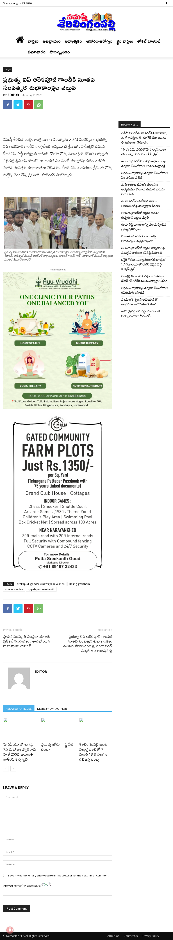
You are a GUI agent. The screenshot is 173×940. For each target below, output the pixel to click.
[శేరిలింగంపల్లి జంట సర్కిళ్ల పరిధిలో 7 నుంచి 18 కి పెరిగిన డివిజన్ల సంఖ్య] (95, 729)
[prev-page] (6, 768)
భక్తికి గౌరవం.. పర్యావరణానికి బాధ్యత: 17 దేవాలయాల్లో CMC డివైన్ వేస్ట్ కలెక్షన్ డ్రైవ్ (143, 264)
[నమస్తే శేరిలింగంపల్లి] (86, 21)
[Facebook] (166, 3)
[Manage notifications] (10, 930)
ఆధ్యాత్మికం (73, 41)
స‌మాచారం (37, 52)
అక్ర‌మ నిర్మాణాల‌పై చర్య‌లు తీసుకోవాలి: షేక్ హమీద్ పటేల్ (144, 175)
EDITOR (13, 95)
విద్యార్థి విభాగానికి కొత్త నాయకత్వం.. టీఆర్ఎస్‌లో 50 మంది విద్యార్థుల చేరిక (144, 278)
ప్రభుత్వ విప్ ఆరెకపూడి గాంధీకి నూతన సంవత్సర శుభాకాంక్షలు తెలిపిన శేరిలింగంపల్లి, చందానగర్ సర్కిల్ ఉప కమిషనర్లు (87, 643)
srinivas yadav (14, 589)
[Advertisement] (57, 124)
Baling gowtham (79, 583)
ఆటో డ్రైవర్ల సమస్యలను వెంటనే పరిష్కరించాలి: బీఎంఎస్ (140, 313)
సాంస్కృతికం (60, 52)
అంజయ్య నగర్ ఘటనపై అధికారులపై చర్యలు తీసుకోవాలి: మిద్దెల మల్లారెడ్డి (143, 163)
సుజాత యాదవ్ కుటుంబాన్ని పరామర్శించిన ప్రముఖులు (138, 238)
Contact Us (131, 936)
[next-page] (13, 768)
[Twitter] (18, 104)
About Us (113, 936)
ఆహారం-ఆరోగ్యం (99, 41)
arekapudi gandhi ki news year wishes (40, 583)
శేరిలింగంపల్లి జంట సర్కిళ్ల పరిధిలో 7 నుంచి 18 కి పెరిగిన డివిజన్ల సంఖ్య (93, 752)
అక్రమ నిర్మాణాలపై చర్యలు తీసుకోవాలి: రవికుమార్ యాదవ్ (144, 290)
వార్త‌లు (33, 41)
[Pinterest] (28, 104)
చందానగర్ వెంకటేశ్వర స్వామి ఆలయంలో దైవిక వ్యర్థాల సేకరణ (140, 203)
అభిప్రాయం (52, 41)
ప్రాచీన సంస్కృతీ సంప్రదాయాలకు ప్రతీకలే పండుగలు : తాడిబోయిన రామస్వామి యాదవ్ (26, 641)
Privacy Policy (150, 936)
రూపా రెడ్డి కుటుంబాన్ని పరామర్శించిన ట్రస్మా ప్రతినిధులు (143, 227)
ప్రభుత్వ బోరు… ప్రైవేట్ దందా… (57, 747)
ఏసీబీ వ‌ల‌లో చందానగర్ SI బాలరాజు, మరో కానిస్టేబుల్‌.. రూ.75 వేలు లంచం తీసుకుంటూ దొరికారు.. (144, 137)
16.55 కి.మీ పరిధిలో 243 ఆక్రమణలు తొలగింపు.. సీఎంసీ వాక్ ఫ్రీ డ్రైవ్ (143, 152)
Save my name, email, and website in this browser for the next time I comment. (58, 875)
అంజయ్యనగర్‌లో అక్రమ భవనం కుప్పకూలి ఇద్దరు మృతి (140, 215)
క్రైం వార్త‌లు (124, 41)
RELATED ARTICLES (19, 708)
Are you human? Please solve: (22, 885)
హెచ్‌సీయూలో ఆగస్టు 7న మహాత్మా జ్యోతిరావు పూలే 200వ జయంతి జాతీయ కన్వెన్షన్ (19, 752)
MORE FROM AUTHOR (52, 708)
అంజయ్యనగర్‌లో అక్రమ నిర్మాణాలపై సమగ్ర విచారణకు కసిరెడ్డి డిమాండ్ (143, 250)
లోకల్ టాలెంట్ (149, 41)
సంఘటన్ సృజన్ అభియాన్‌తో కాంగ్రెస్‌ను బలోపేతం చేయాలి (139, 302)
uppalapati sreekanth (41, 589)
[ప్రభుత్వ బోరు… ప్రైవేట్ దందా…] (57, 729)
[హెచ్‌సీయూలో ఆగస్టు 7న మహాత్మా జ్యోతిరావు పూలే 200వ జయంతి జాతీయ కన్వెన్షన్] (19, 729)
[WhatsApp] (38, 104)
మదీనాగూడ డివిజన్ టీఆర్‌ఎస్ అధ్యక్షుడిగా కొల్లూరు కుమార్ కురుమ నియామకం (143, 189)
